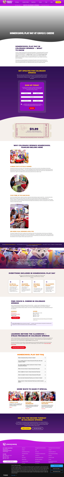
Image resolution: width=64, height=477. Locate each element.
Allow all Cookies (56, 465)
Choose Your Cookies (56, 468)
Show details (13, 475)
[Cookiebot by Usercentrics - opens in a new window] (5, 475)
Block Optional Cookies (56, 471)
